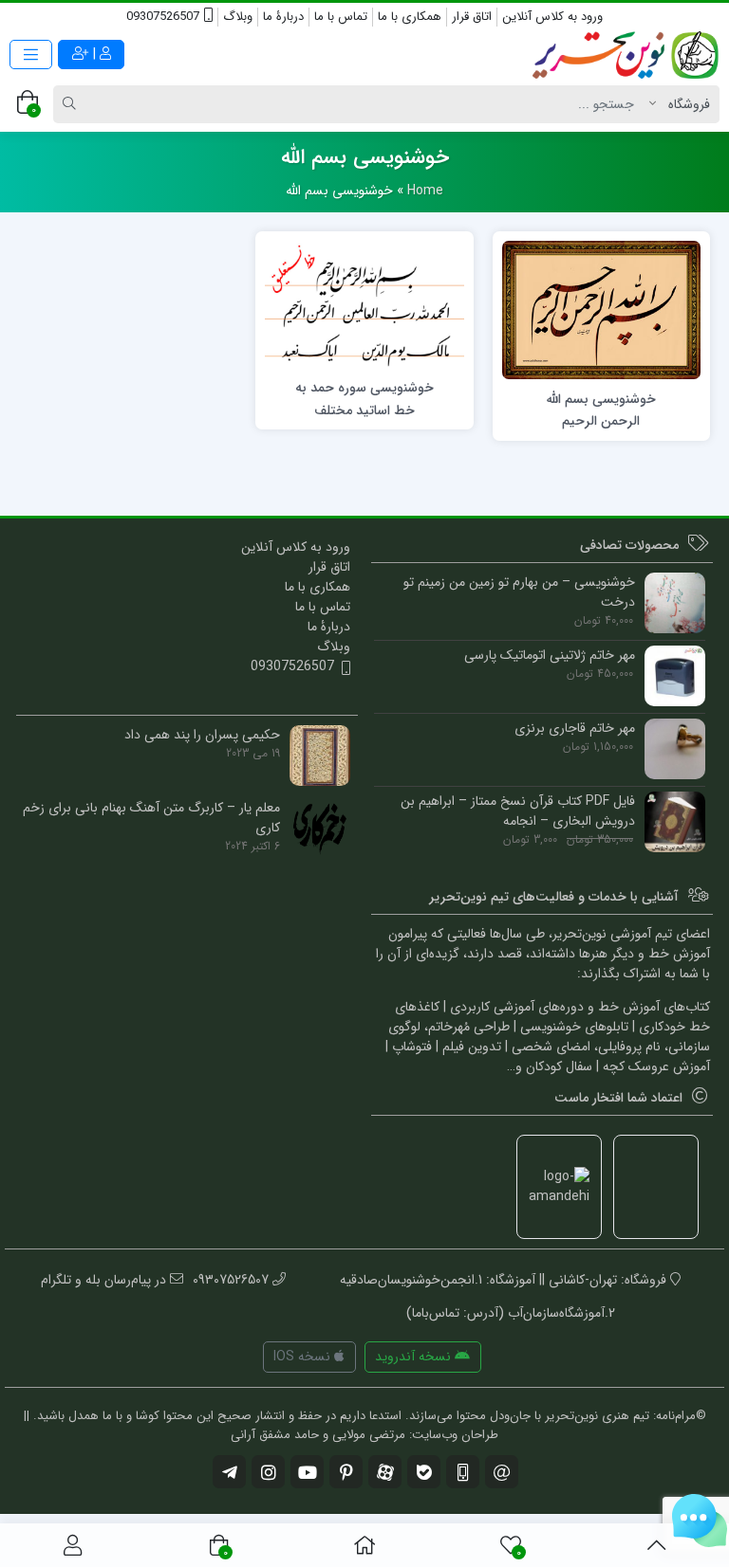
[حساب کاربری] (73, 1545)
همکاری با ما (409, 17)
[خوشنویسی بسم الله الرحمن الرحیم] (601, 310)
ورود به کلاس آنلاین (552, 17)
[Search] (72, 104)
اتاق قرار (472, 17)
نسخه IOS (303, 1356)
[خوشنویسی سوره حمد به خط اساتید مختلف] (364, 304)
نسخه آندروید (415, 1356)
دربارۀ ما (283, 17)
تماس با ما (340, 17)
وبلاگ (237, 17)
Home (425, 190)
